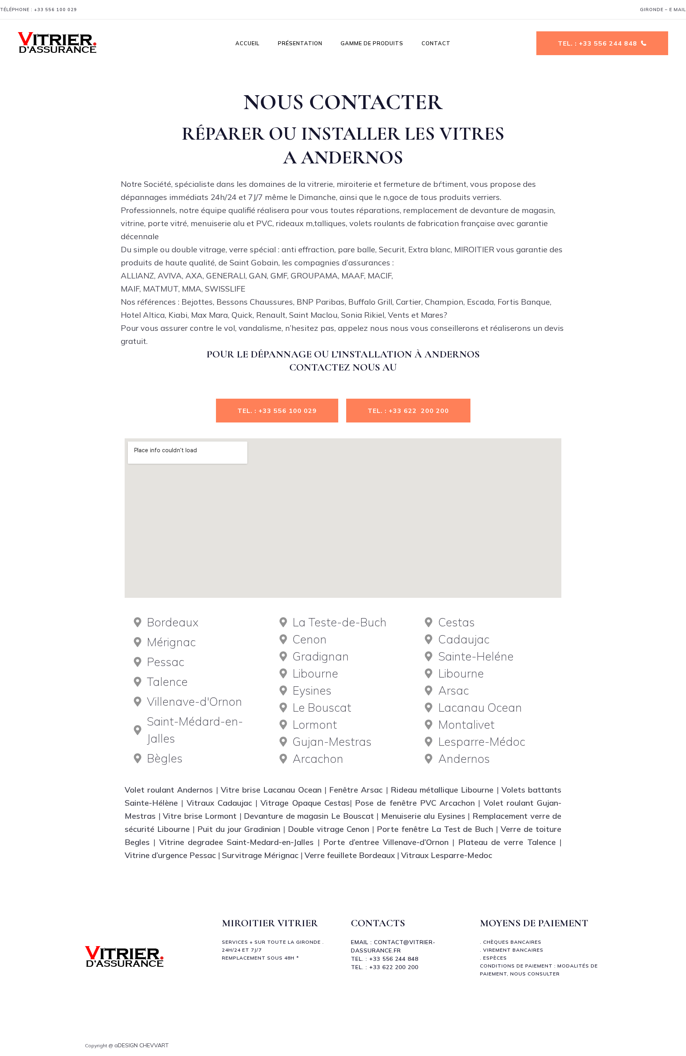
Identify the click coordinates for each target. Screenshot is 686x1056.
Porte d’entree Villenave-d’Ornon (386, 842)
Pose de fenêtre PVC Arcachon (415, 803)
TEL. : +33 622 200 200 (408, 411)
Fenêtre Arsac (356, 790)
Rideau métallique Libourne (442, 790)
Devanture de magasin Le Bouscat (309, 816)
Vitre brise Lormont (200, 816)
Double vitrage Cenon (328, 829)
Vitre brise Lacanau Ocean (271, 790)
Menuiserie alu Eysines (421, 816)
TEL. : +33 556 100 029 (277, 411)
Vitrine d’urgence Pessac (170, 855)
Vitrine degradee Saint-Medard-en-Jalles (236, 842)
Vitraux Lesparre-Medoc (446, 855)
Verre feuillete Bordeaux (349, 855)
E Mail (677, 9)
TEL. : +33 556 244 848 (597, 43)
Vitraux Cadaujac (219, 803)
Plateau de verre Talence (507, 842)
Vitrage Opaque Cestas (305, 803)
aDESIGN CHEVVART (141, 1045)
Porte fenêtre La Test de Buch (433, 829)
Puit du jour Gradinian (239, 829)
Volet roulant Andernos (169, 790)
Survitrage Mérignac (259, 855)
